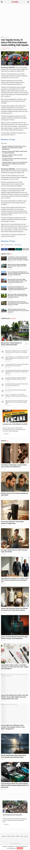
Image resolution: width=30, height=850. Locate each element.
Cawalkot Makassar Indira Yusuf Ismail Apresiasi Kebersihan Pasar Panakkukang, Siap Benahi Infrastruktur (14, 164)
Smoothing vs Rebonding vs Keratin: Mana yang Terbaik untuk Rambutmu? (14, 465)
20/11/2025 (4, 759)
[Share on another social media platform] (25, 249)
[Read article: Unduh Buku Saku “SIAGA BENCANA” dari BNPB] (15, 416)
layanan (13, 836)
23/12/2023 (5, 816)
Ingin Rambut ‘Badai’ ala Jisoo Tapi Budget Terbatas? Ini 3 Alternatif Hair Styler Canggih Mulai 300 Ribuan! (14, 666)
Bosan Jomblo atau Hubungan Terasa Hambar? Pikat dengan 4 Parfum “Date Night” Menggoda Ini (13, 727)
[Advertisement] (15, 19)
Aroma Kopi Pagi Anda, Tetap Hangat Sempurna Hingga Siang (12, 522)
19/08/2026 (10, 298)
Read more (7, 433)
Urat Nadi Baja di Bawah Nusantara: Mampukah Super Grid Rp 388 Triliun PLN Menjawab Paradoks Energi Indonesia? (17, 372)
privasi (21, 836)
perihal (25, 836)
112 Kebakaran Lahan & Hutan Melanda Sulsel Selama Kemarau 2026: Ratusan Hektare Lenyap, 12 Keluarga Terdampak (18, 258)
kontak (8, 836)
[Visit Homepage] (15, 2)
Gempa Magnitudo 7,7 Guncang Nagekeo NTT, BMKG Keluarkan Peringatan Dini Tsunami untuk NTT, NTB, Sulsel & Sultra (17, 358)
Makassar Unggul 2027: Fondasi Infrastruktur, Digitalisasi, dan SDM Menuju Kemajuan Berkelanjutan (14, 147)
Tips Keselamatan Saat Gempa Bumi (12, 815)
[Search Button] (28, 2)
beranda (4, 836)
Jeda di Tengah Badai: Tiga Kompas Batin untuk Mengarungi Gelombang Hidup (13, 756)
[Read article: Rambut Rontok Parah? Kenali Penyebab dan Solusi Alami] (15, 482)
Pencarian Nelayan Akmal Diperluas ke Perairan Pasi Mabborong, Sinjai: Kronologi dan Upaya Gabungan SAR (18, 273)
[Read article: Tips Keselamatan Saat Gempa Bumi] (15, 806)
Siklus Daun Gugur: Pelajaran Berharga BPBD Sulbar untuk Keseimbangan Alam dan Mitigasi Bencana (18, 296)
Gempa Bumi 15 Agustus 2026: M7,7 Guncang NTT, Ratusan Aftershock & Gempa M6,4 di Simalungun (16, 351)
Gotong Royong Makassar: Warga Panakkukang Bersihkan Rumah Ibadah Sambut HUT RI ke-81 (15, 378)
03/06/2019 (14, 48)
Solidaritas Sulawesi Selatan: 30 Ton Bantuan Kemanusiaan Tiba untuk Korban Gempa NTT (18, 311)
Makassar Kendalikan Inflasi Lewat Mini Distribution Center (12, 155)
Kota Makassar (18, 244)
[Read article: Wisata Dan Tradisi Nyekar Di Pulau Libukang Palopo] (15, 331)
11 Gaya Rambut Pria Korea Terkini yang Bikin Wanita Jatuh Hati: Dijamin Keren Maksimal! (16, 365)
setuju (20, 848)
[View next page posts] (16, 794)
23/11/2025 (4, 612)
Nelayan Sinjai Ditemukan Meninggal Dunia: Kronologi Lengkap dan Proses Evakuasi (17, 266)
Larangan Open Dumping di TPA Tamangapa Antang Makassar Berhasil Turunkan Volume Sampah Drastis (17, 288)
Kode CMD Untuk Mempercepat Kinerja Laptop (15, 390)
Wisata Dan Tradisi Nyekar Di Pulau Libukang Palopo (11, 344)
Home (2, 37)
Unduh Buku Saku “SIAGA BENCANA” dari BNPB (15, 424)
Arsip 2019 (7, 37)
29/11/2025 (4, 583)
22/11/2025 (4, 553)
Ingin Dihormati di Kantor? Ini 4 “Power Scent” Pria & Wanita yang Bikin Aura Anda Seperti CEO (15, 580)
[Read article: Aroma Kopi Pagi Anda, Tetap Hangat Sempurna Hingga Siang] (15, 510)
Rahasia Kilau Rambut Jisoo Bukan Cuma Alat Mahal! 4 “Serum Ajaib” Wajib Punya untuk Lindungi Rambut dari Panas (14, 696)
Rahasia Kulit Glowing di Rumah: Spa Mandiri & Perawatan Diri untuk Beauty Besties (14, 609)
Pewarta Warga (5, 48)
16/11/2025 (4, 468)
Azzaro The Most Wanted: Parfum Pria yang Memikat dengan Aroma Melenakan (14, 637)
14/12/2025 (4, 640)
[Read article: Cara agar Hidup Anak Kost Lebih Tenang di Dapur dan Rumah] (15, 538)
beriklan (17, 836)
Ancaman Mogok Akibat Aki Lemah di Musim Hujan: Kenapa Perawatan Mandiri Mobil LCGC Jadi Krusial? (15, 785)
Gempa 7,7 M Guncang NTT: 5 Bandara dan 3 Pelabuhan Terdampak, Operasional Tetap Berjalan (16, 395)
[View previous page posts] (14, 794)
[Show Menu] (1, 2)
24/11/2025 (4, 497)
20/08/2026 (10, 276)
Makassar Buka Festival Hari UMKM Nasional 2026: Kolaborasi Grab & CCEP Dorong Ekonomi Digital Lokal (17, 281)
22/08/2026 (10, 261)
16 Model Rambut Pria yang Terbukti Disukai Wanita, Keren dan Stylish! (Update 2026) (16, 384)
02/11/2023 (5, 425)
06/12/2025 (4, 525)
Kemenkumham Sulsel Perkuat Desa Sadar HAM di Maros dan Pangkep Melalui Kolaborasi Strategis (18, 303)
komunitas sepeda (9, 244)
